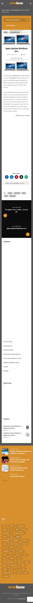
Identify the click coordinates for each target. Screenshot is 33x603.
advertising (20, 526)
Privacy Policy (7, 342)
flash (23, 193)
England (16, 540)
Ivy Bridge (12, 78)
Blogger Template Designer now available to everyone (20, 452)
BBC (17, 529)
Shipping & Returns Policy (11, 362)
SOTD (4, 565)
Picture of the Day (8, 562)
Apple (10, 193)
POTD (19, 562)
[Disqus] (16, 265)
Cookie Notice (7, 346)
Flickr (4, 544)
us (17, 569)
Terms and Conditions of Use (12, 358)
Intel (27, 75)
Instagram (6, 551)
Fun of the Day (14, 544)
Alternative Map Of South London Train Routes (18, 469)
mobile (11, 558)
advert (12, 526)
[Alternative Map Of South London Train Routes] (5, 468)
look (25, 555)
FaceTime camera (8, 97)
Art (11, 529)
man (4, 558)
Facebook (25, 540)
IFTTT (19, 547)
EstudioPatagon (22, 598)
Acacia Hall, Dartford (17, 476)
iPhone (21, 551)
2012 (4, 526)
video (23, 569)
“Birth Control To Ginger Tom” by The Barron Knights (20, 461)
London (18, 555)
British (24, 529)
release (27, 562)
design (18, 537)
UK (12, 569)
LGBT (4, 555)
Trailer (22, 565)
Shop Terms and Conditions (11, 354)
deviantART (6, 540)
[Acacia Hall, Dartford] (5, 476)
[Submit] (27, 20)
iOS (14, 551)
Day (11, 537)
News (7, 10)
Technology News (15, 10)
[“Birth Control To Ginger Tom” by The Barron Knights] (5, 459)
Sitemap (5, 371)
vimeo (18, 573)
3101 (24, 54)
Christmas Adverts (18, 533)
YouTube (5, 576)
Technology (13, 565)
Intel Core (12, 196)
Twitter (5, 569)
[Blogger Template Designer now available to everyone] (5, 451)
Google (25, 544)
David (4, 537)
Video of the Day (8, 573)
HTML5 (11, 547)
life (11, 555)
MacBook (16, 75)
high (4, 547)
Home (3, 10)
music (19, 558)
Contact (5, 367)
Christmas (6, 533)
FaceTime (17, 193)
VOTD (26, 573)
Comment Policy (8, 350)
